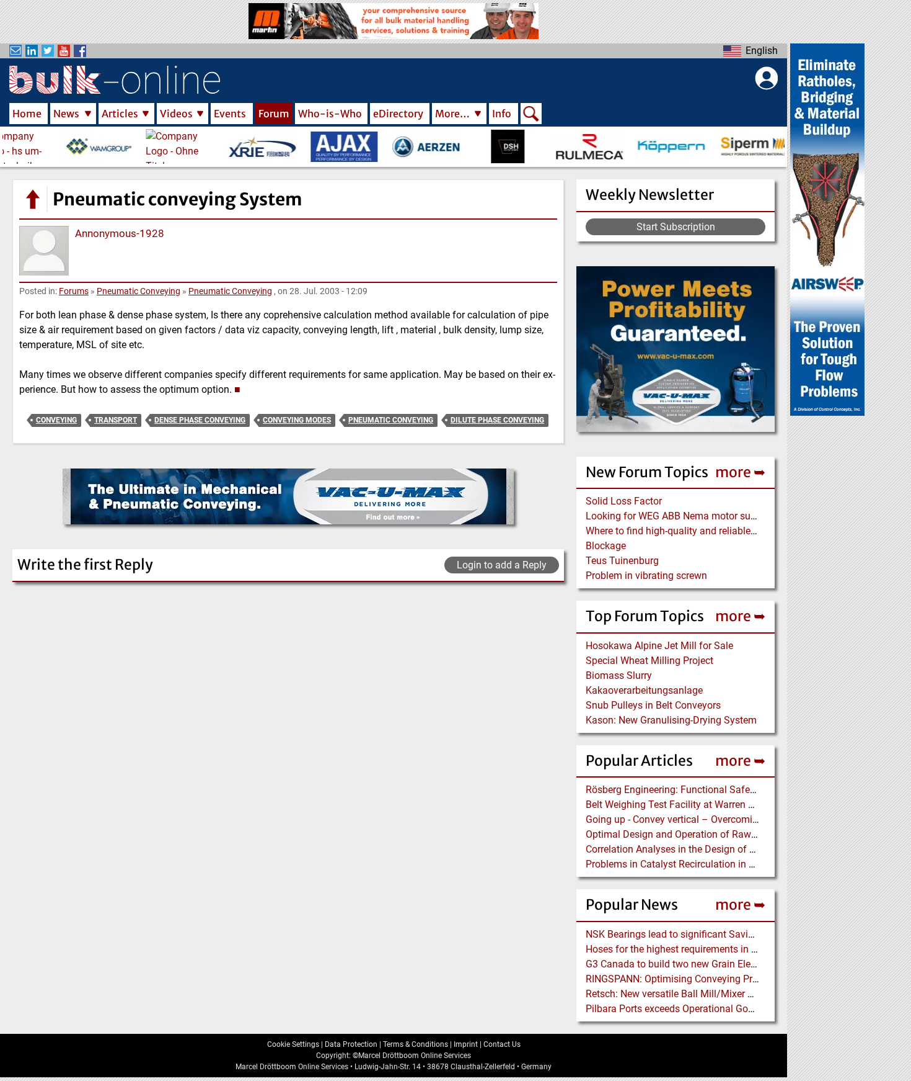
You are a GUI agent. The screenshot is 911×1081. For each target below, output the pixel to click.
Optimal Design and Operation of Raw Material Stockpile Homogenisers (742, 834)
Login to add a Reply (502, 565)
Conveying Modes (297, 420)
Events (230, 113)
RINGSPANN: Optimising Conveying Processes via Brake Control (725, 979)
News (66, 113)
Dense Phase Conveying (199, 420)
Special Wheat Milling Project (649, 660)
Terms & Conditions (415, 1044)
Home (27, 113)
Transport (115, 420)
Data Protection (351, 1044)
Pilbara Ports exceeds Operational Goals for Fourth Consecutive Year (735, 1009)
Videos (176, 113)
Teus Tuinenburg (622, 561)
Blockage (606, 546)
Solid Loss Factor (624, 501)
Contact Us (502, 1044)
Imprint (466, 1044)
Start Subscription (675, 227)
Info (501, 113)
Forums (74, 291)
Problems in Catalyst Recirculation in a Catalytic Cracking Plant (723, 864)
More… (452, 113)
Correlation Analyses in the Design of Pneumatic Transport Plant (726, 849)
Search (531, 115)
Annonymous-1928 (119, 233)
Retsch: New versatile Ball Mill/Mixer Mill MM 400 (694, 994)
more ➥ (740, 472)
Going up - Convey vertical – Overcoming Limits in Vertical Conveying (736, 819)
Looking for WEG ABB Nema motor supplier (680, 516)
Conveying (56, 420)
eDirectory (398, 113)
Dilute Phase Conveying (497, 420)
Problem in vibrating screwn (646, 575)
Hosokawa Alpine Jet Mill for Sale (659, 646)
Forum (273, 113)
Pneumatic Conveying (138, 291)
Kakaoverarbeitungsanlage (644, 690)
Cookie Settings (293, 1044)
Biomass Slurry (619, 675)
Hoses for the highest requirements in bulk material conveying (720, 949)
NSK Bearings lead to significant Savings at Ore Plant (702, 934)
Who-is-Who (330, 113)
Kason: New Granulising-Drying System (671, 720)
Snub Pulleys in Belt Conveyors (653, 705)
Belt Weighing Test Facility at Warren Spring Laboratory (706, 804)
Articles (120, 113)
